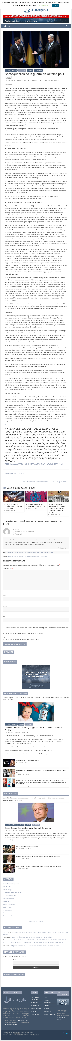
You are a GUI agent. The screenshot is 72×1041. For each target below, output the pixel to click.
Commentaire (8, 568)
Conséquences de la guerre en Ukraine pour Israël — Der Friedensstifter (30, 552)
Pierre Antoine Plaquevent (11, 884)
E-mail (5, 606)
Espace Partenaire (49, 1014)
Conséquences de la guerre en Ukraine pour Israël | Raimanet (27, 556)
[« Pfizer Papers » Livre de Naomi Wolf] (9, 760)
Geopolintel (34, 1002)
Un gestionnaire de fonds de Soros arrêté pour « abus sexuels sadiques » (38, 856)
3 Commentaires (34, 80)
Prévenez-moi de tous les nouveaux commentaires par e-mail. (23, 633)
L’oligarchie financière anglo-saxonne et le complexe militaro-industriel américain (35, 946)
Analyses (30, 70)
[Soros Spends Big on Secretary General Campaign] (36, 803)
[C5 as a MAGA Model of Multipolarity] (9, 846)
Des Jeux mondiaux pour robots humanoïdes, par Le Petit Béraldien (31, 937)
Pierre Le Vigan (7, 889)
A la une (8, 70)
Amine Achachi (7, 913)
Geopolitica (47, 1011)
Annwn (5, 932)
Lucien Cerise (7, 901)
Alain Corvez (22, 70)
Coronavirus (29, 724)
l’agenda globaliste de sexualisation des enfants (35, 505)
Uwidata (46, 1008)
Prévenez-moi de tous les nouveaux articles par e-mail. (21, 639)
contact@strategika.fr (10, 1024)
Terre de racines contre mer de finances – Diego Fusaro (45, 482)
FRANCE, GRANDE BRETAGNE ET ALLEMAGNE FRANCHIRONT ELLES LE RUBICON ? (40, 940)
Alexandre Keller (8, 916)
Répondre (63, 548)
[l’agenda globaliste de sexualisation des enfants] (36, 492)
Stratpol (33, 1011)
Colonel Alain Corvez (21, 80)
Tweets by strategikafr (36, 921)
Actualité (14, 70)
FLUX (45, 997)
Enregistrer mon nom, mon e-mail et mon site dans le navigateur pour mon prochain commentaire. (37, 628)
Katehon (46, 1005)
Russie (53, 80)
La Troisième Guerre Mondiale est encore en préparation (13, 506)
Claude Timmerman (9, 904)
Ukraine (57, 80)
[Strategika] (5, 26)
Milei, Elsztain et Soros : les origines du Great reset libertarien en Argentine (38, 866)
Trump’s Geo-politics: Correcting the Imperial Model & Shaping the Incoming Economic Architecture (57, 508)
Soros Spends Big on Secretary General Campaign (28, 828)
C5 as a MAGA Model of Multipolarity (27, 846)
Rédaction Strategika (20, 732)
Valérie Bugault (7, 907)
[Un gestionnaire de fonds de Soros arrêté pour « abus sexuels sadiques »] (9, 855)
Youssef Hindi (7, 887)
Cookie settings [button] (44, 5)
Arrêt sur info (35, 1005)
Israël (49, 80)
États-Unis (44, 80)
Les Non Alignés (36, 1008)
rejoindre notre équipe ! (61, 1018)
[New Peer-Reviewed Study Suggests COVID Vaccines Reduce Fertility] (36, 703)
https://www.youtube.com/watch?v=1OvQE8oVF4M (34, 463)
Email (14, 959)
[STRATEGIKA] (15, 996)
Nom (5, 595)
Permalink (18, 534)
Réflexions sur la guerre (13, 473)
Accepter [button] (55, 5)
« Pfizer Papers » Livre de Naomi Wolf (27, 760)
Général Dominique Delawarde (12, 892)
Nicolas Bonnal (7, 910)
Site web (6, 617)
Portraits (28, 825)
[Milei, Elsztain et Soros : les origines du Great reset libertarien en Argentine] (9, 865)
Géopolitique (38, 70)
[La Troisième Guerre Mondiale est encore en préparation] (14, 492)
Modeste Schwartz (9, 898)
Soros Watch (36, 825)
